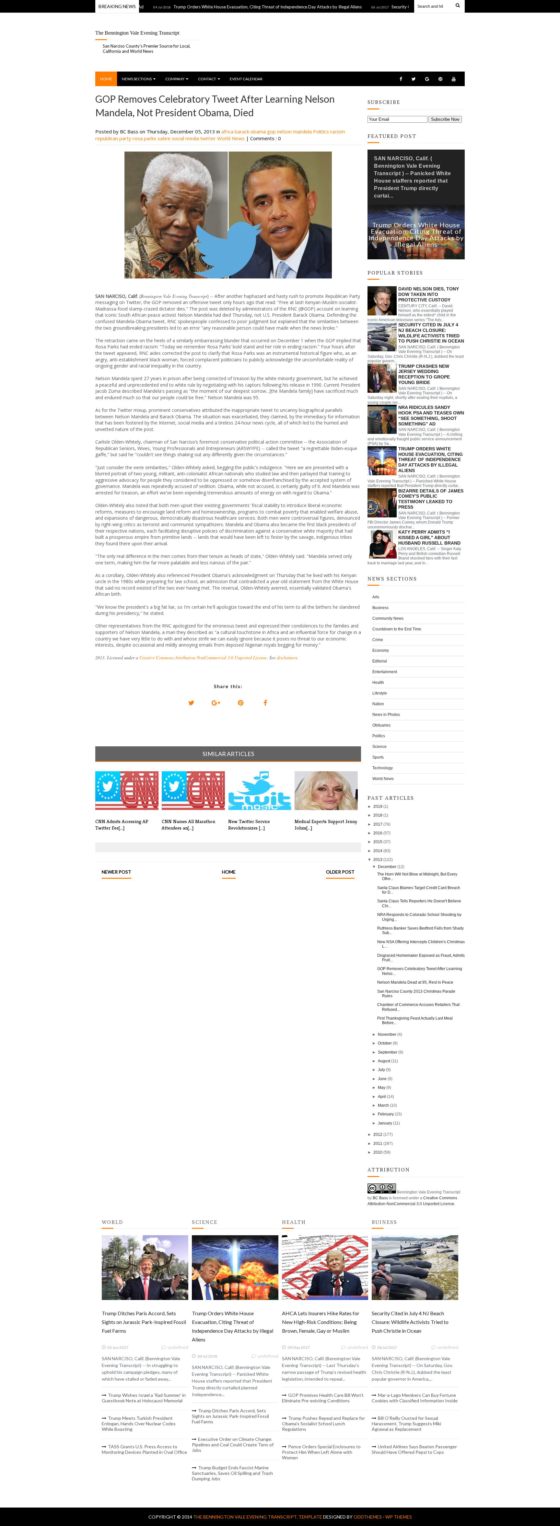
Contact (207, 78)
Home (106, 78)
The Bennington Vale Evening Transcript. (245, 1517)
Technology (382, 768)
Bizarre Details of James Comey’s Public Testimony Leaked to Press (430, 499)
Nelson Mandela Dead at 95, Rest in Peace (415, 982)
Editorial (379, 661)
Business (380, 607)
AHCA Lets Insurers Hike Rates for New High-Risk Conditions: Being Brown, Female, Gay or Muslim (320, 1322)
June (382, 1079)
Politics (321, 131)
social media (186, 138)
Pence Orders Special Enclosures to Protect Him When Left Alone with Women (321, 1452)
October (385, 1043)
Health (378, 682)
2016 (377, 833)
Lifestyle (379, 693)
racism (337, 131)
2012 (377, 1134)
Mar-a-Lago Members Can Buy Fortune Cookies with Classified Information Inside (415, 1397)
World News (231, 138)
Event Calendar (246, 78)
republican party (114, 138)
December (387, 867)
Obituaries (381, 725)
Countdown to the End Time (396, 629)
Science (379, 746)
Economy (380, 650)
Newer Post (116, 872)
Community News (387, 618)
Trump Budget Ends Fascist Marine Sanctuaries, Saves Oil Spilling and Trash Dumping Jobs (232, 1473)
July (381, 1070)
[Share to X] (191, 703)
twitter (208, 138)
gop (272, 131)
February (386, 1114)
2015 (377, 842)
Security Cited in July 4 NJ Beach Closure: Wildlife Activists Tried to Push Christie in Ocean (431, 333)
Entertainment (384, 672)
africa (228, 131)
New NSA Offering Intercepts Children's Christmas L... (421, 944)
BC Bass (380, 1198)
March (383, 1105)
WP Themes (398, 1517)
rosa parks (145, 138)
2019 (377, 806)
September (387, 1052)
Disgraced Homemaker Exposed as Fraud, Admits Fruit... (421, 957)
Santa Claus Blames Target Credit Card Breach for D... (418, 890)
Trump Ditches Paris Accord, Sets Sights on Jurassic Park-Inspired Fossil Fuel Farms (144, 1322)
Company (174, 78)
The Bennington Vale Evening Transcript (137, 33)
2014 (377, 851)
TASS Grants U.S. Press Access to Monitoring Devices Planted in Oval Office (144, 1449)
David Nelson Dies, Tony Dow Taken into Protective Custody (428, 294)
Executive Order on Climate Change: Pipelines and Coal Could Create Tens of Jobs (233, 1444)
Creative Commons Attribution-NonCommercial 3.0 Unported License (203, 657)
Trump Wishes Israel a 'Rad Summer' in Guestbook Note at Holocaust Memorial (144, 1397)
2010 (377, 1152)
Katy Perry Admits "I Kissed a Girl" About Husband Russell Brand (429, 537)
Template (310, 1517)
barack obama (251, 131)
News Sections (137, 78)
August (384, 1061)
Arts (375, 597)
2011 (377, 1143)
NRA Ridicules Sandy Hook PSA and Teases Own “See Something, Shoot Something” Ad (431, 415)
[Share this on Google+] (215, 703)
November (387, 1034)
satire (165, 138)
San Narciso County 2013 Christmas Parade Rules (416, 993)
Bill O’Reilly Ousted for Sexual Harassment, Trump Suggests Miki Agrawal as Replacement (406, 1423)
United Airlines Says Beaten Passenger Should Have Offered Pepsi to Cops (414, 1449)
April (382, 1096)
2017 (377, 824)
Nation (378, 704)
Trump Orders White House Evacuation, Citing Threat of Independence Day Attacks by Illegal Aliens (237, 6)
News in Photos (386, 714)
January (385, 1123)
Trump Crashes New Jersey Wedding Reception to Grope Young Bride (424, 374)
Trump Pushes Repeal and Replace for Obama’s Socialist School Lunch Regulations (323, 1423)
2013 (377, 859)
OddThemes (368, 1517)
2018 (377, 815)
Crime (377, 640)
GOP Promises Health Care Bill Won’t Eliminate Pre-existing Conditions (323, 1397)
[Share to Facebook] (265, 703)
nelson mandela (295, 131)
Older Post (340, 872)
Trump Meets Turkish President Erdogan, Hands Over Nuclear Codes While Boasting (139, 1423)
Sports (378, 757)
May (381, 1087)
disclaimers (287, 657)
